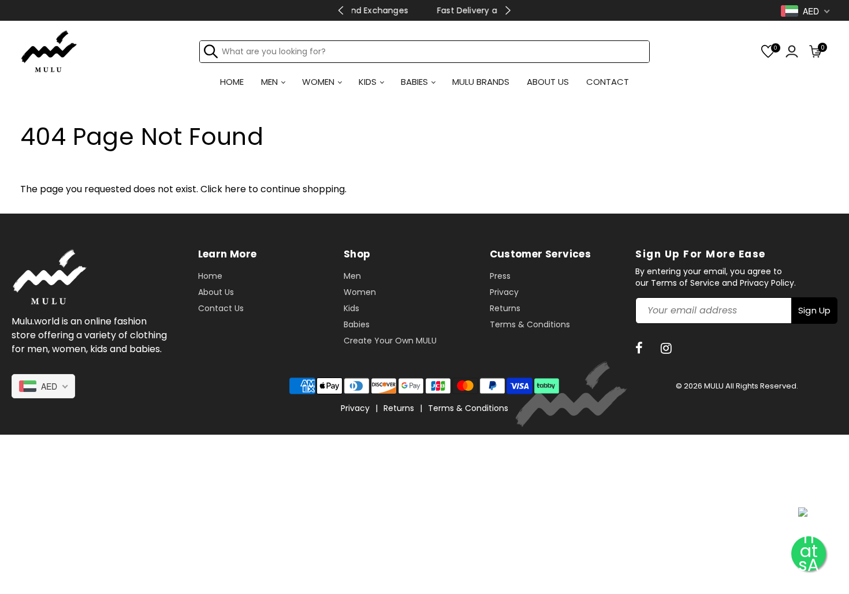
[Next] (508, 10)
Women (360, 292)
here (235, 189)
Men (352, 276)
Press (500, 276)
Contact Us (221, 308)
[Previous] (341, 10)
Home (210, 276)
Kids (351, 308)
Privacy (504, 292)
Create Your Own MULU (390, 340)
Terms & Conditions (530, 324)
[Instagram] (668, 348)
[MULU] (49, 50)
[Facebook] (640, 348)
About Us (216, 292)
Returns (505, 308)
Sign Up (814, 310)
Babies (357, 324)
